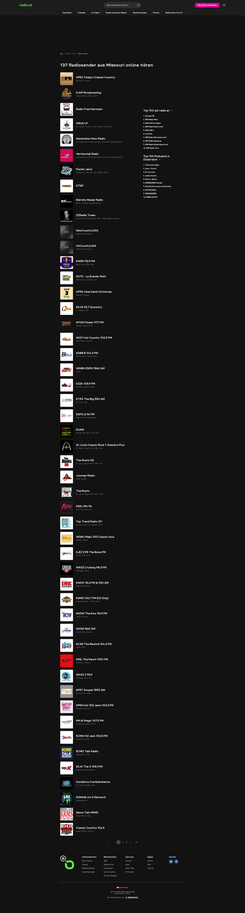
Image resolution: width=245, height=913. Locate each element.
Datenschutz (109, 865)
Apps (128, 865)
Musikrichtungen (140, 13)
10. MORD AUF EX (150, 197)
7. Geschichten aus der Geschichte (157, 186)
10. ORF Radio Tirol (151, 148)
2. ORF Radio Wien (150, 119)
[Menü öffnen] (224, 5)
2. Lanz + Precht (149, 169)
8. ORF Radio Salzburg (152, 141)
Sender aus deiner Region (116, 13)
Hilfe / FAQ (130, 868)
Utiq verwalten (109, 872)
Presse (85, 865)
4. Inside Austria (149, 176)
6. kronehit (147, 134)
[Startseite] (61, 54)
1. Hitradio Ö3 (148, 116)
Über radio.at (87, 861)
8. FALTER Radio (149, 190)
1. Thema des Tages (151, 165)
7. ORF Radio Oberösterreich (154, 137)
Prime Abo (130, 872)
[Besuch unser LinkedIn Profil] (171, 861)
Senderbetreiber (88, 872)
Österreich (124, 887)
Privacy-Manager (110, 876)
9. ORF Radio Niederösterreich (155, 145)
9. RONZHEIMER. (150, 194)
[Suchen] (138, 5)
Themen (156, 13)
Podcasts (81, 13)
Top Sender (67, 13)
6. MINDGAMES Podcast (152, 183)
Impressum (108, 868)
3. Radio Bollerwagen (152, 123)
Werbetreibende (88, 868)
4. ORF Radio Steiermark (153, 127)
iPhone (150, 861)
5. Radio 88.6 (148, 130)
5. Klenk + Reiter (150, 179)
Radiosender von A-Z (174, 13)
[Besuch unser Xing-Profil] (176, 861)
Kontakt (129, 861)
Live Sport (95, 13)
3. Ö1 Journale (149, 172)
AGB (105, 861)
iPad (149, 865)
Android (150, 868)
